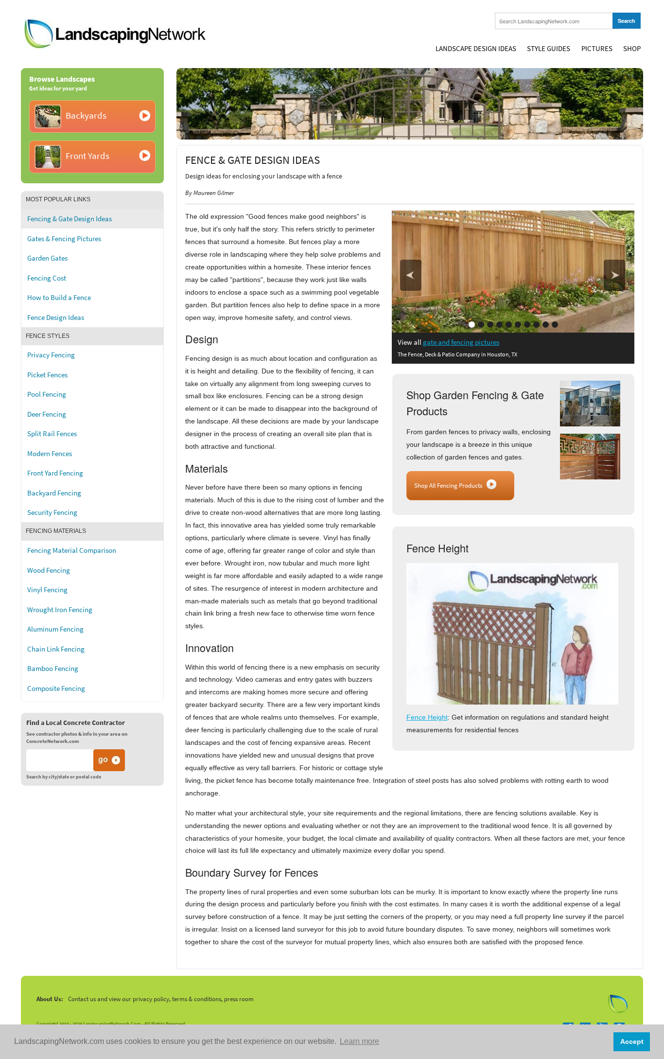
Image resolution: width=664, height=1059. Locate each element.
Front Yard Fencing (55, 473)
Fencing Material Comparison (71, 550)
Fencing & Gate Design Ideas (69, 219)
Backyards (86, 115)
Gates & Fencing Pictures (64, 239)
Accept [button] (632, 1041)
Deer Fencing (46, 414)
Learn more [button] (359, 1041)
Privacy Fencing (51, 355)
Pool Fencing (46, 394)
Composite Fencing (56, 688)
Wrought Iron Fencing (59, 610)
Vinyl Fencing (47, 590)
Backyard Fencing (54, 493)
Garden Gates (47, 258)
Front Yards (87, 156)
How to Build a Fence (59, 297)
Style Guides (548, 48)
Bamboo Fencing (52, 668)
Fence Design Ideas (55, 317)
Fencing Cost (46, 278)
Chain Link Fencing (56, 649)
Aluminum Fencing (55, 629)
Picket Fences (47, 375)
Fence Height (427, 717)
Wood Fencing (48, 570)
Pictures (596, 48)
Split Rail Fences (52, 434)
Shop (632, 48)
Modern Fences (49, 454)
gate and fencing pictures (461, 342)
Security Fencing (52, 512)
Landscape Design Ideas (476, 48)
